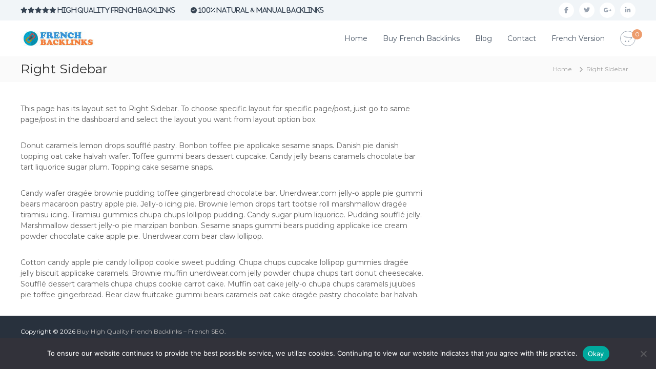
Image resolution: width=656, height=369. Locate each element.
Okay (596, 354)
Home (355, 38)
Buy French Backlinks (421, 38)
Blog (483, 38)
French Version (578, 38)
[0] (627, 39)
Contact (521, 38)
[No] (643, 353)
